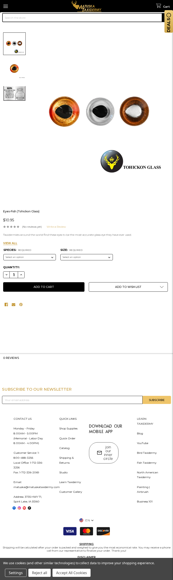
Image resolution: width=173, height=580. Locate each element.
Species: (17, 250)
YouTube (142, 443)
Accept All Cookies (71, 572)
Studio (63, 472)
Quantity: (11, 267)
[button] (128, 287)
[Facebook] (6, 304)
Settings (16, 572)
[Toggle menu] (6, 6)
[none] (100, 114)
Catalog (64, 448)
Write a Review (56, 226)
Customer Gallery (70, 491)
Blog (140, 433)
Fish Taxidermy (147, 462)
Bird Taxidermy (147, 452)
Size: (71, 250)
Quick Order (67, 438)
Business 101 (145, 501)
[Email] (13, 304)
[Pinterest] (21, 304)
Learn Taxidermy (70, 482)
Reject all (39, 572)
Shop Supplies (68, 428)
